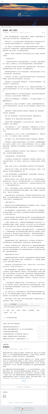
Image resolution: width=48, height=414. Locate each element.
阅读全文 (24, 380)
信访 (11, 312)
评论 (11, 402)
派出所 (12, 310)
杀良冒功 (6, 347)
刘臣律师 (6, 349)
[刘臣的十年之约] (24, 412)
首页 (6, 26)
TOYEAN (31, 410)
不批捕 (37, 310)
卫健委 (7, 310)
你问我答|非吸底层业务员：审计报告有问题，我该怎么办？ (16, 334)
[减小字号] (44, 32)
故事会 (9, 26)
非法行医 (18, 310)
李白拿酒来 (6, 32)
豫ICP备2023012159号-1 (17, 408)
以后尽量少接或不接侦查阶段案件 (10, 331)
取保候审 (6, 312)
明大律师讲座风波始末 (12, 317)
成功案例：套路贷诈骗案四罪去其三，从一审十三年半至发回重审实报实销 (19, 329)
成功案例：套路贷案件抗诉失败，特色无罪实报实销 (14, 336)
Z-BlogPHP (22, 410)
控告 (15, 312)
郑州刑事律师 (31, 310)
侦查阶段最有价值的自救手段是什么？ (11, 326)
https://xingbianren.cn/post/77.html (15, 306)
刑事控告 (24, 310)
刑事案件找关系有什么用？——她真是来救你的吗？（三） (16, 338)
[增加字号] (42, 32)
